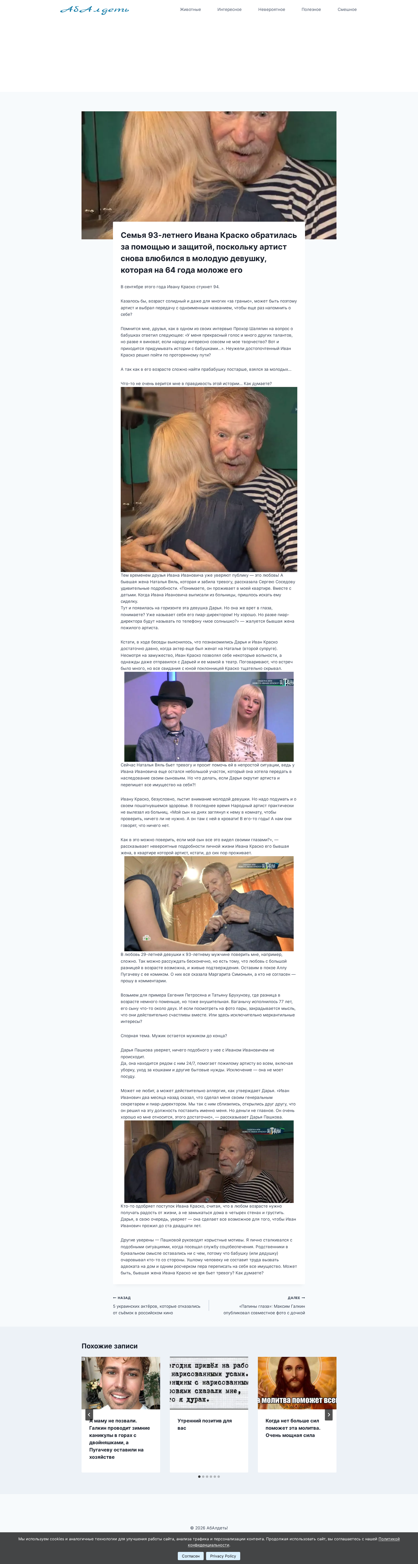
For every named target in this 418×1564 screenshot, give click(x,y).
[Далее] (329, 1414)
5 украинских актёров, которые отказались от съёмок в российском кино (156, 1305)
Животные (190, 9)
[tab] (199, 1476)
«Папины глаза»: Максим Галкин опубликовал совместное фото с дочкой (264, 1305)
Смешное (347, 9)
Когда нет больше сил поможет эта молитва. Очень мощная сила (293, 1428)
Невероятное (271, 9)
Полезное (311, 9)
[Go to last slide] (89, 1414)
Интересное (229, 9)
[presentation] (121, 1383)
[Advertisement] (209, 56)
